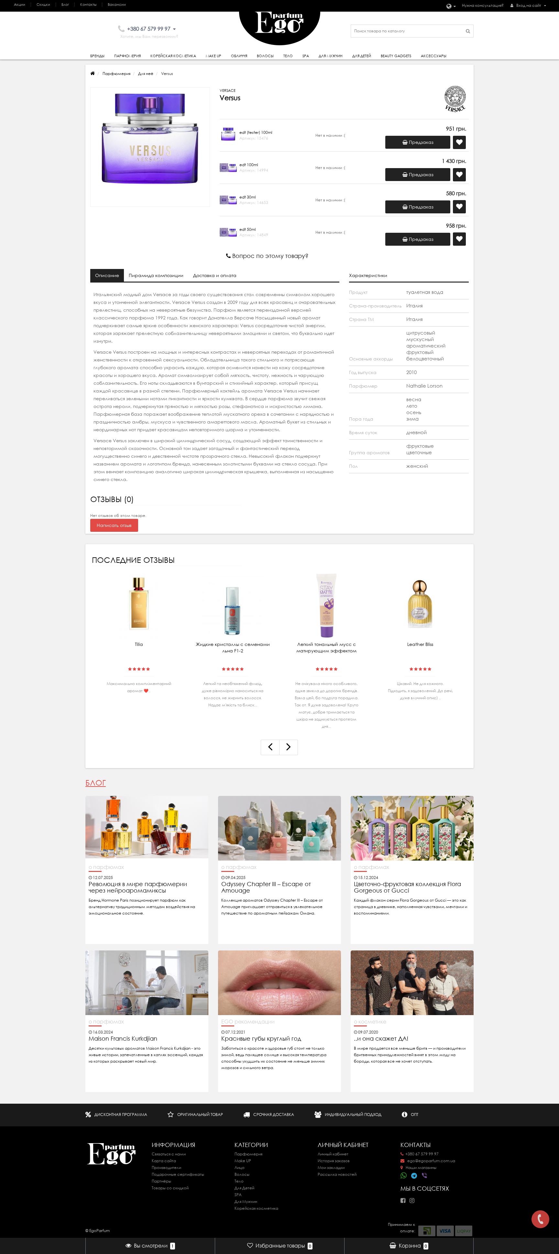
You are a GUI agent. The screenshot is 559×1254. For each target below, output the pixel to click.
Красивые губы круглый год (261, 1038)
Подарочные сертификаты (178, 1174)
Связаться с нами (169, 1154)
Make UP (243, 1160)
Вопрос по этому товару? (270, 256)
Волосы (265, 56)
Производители (166, 1167)
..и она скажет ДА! (381, 1038)
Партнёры (161, 1181)
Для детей (361, 56)
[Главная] (92, 73)
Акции (19, 4)
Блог (65, 4)
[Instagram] (414, 1198)
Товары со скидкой (170, 1188)
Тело (288, 56)
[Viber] (425, 1176)
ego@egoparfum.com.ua (430, 1160)
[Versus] (150, 147)
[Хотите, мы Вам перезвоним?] (540, 1219)
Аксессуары (433, 56)
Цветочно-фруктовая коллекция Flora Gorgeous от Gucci (407, 887)
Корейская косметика (173, 56)
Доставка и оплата (214, 275)
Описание (107, 275)
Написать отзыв (114, 525)
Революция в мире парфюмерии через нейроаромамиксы (138, 887)
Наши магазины (420, 1167)
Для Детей (244, 1188)
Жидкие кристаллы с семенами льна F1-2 (233, 647)
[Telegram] (414, 1176)
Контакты (88, 4)
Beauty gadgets (396, 56)
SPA (305, 56)
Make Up (213, 56)
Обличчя (239, 56)
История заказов (334, 1160)
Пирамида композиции (156, 275)
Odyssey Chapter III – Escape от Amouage (266, 887)
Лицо (240, 1167)
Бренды (97, 56)
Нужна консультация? (483, 5)
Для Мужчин (331, 56)
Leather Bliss (420, 644)
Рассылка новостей (337, 1174)
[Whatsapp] (403, 1175)
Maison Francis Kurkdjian (123, 1038)
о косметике (370, 1021)
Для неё (145, 73)
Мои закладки (331, 1167)
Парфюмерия (127, 56)
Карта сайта (164, 1160)
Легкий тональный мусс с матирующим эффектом (326, 647)
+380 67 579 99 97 (422, 1154)
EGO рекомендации (248, 1021)
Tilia (139, 644)
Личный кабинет (333, 1154)
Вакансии (117, 4)
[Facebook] (404, 1198)
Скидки (43, 4)
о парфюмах (106, 867)
